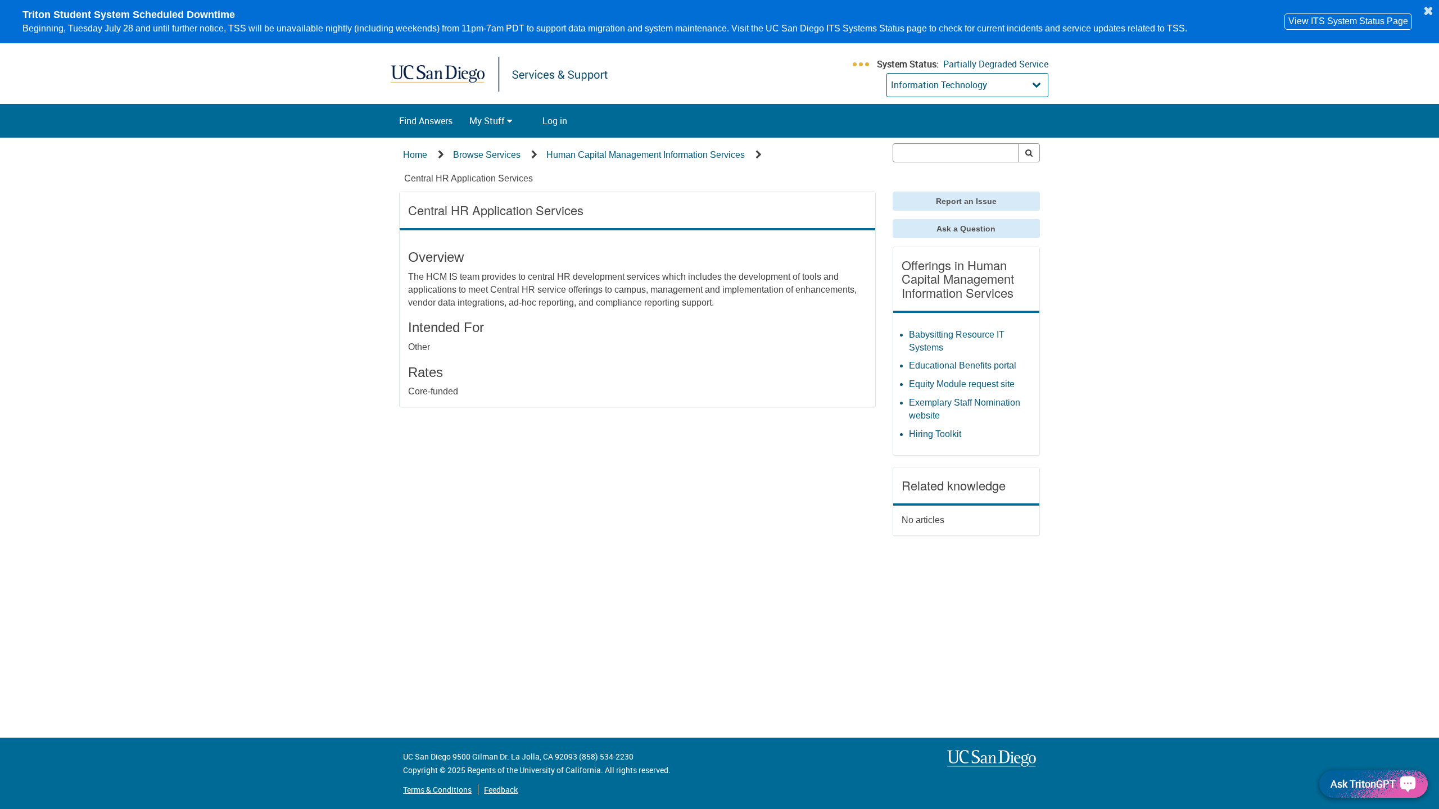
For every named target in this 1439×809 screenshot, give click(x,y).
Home (415, 155)
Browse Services (487, 155)
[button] (426, 121)
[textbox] (956, 152)
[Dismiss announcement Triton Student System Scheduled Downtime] (1428, 11)
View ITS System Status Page (1348, 21)
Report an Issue (966, 201)
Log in (554, 121)
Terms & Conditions (437, 789)
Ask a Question (965, 228)
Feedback (501, 789)
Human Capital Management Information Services (645, 155)
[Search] (1029, 152)
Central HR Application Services (468, 178)
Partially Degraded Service (995, 64)
